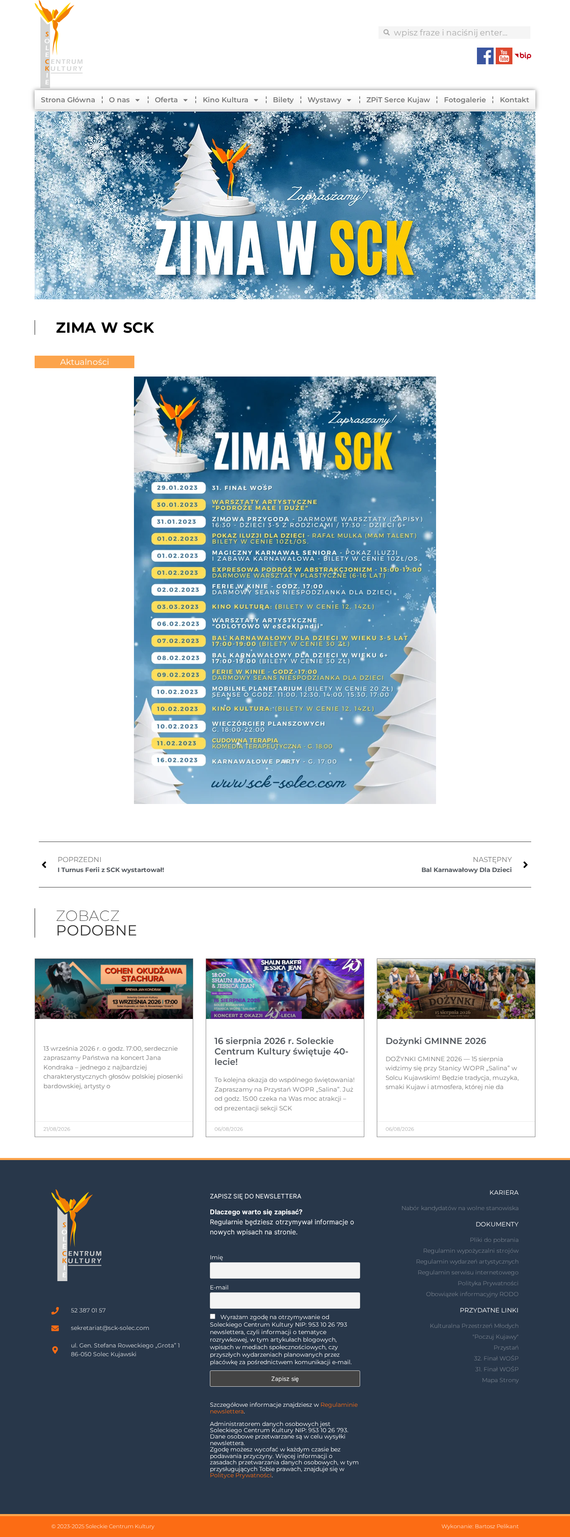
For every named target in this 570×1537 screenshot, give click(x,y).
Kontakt (514, 100)
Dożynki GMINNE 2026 (436, 1041)
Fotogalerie (465, 100)
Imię (216, 1257)
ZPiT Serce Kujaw (398, 100)
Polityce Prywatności (241, 1475)
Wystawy (324, 100)
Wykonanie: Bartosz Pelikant (480, 1526)
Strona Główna (68, 100)
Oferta (166, 100)
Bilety (283, 100)
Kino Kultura (225, 100)
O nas (119, 100)
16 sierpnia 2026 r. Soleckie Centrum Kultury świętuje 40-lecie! (281, 1051)
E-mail (219, 1287)
